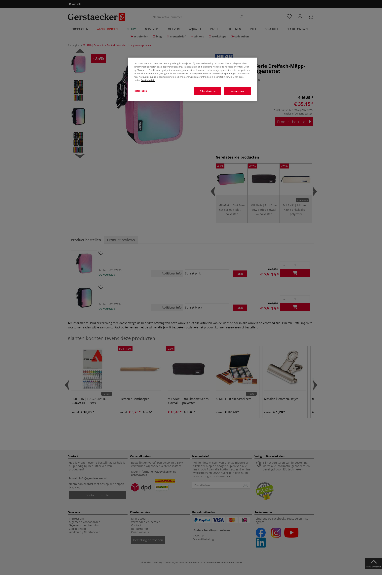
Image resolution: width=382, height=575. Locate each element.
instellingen (140, 90)
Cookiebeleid (148, 80)
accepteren (237, 90)
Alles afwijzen (207, 90)
